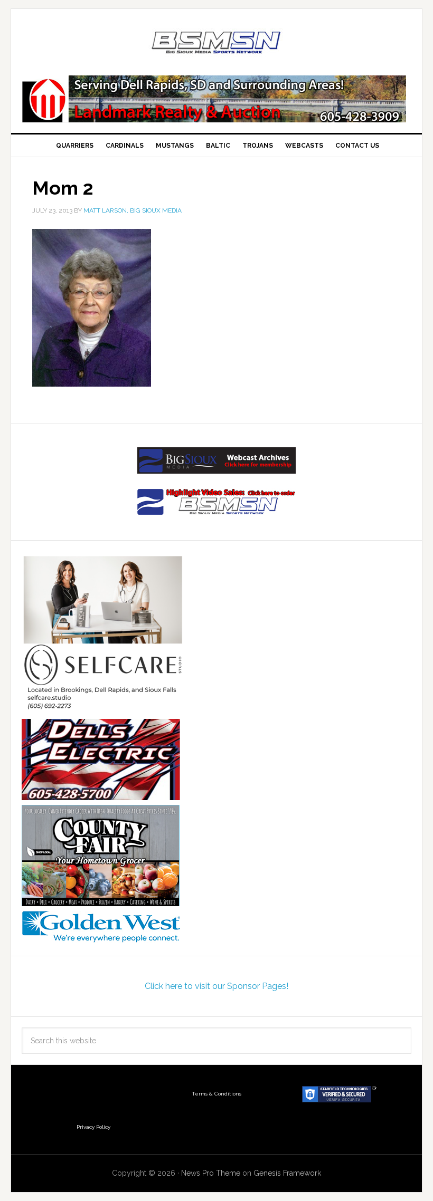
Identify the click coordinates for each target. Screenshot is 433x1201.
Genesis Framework (287, 1173)
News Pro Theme (210, 1173)
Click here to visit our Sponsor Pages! (216, 986)
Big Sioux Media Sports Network (216, 43)
